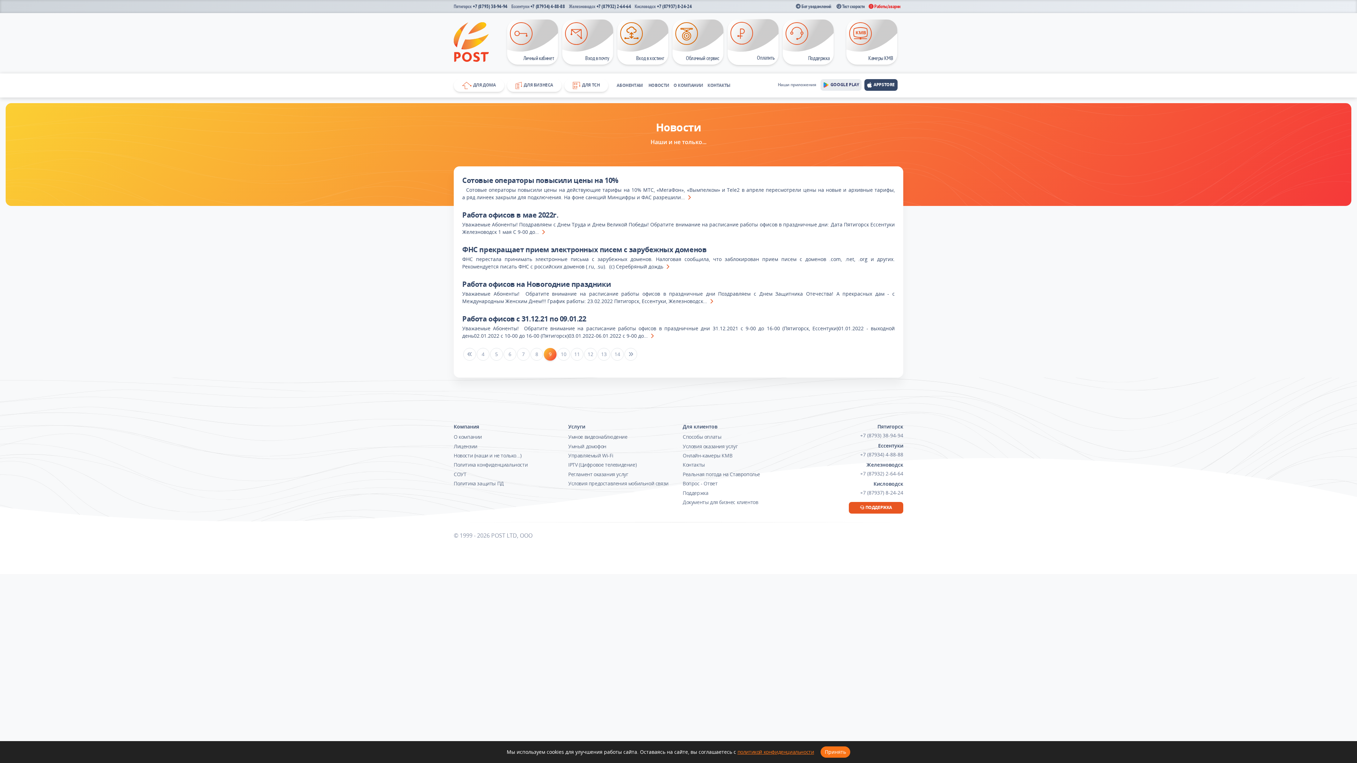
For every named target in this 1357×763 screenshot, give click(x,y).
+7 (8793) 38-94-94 (490, 6)
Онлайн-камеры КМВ (707, 455)
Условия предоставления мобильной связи (618, 483)
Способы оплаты (702, 436)
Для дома (483, 85)
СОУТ (460, 474)
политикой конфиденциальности (776, 752)
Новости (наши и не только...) (487, 455)
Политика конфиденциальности (491, 464)
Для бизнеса (537, 85)
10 (563, 354)
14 (617, 354)
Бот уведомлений (815, 6)
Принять (835, 752)
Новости (658, 85)
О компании (688, 85)
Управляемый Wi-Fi (590, 455)
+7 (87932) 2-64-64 (614, 6)
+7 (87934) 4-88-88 (547, 6)
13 (603, 354)
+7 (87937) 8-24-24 (674, 6)
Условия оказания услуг (710, 446)
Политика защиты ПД (479, 483)
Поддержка (695, 493)
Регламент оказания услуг (598, 474)
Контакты (718, 85)
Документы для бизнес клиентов (720, 502)
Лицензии (465, 446)
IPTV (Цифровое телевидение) (602, 464)
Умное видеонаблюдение (598, 436)
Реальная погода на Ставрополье (721, 474)
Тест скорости (853, 6)
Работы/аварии (887, 6)
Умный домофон (587, 446)
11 (577, 354)
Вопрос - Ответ (700, 483)
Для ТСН (590, 85)
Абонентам (629, 85)
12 (590, 354)
